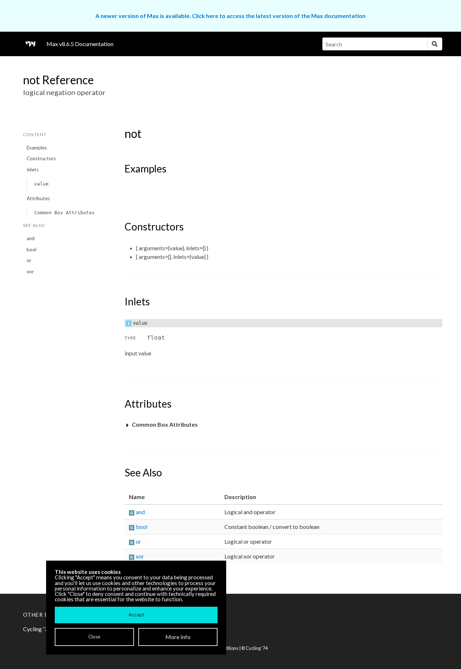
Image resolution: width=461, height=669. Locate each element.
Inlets (33, 169)
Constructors (41, 158)
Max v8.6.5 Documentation (79, 43)
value (41, 184)
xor (30, 271)
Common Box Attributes (64, 212)
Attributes (38, 198)
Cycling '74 (257, 648)
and (31, 238)
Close (94, 636)
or (29, 260)
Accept (136, 615)
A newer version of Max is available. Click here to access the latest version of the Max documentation (230, 15)
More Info (178, 636)
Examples (37, 148)
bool (31, 249)
